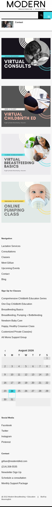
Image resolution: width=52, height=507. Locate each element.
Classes (5, 257)
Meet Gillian (7, 263)
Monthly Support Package (14, 483)
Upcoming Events (10, 268)
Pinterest (6, 442)
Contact (19, 22)
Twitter (4, 431)
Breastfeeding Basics (12, 309)
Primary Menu (47, 15)
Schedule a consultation (13, 478)
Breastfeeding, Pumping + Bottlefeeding (21, 315)
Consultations (8, 251)
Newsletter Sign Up (11, 472)
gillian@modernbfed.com (14, 461)
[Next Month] (47, 351)
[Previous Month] (5, 351)
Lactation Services (10, 246)
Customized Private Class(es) (16, 331)
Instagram (6, 436)
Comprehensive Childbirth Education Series (24, 298)
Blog (3, 279)
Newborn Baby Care (11, 320)
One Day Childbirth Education (16, 304)
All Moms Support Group (14, 337)
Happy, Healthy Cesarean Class (17, 326)
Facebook (6, 425)
